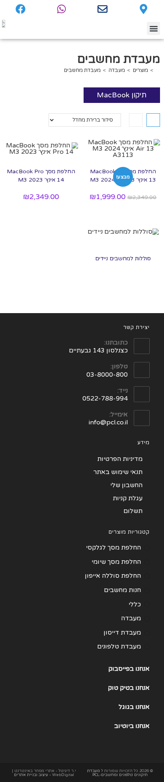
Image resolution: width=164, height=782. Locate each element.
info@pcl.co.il (108, 422)
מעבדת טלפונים (119, 646)
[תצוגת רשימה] (136, 120)
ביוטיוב (124, 726)
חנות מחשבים (122, 590)
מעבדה (131, 618)
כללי (135, 604)
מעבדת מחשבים (82, 70)
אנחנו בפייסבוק (129, 669)
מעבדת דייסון (122, 633)
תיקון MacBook (121, 95)
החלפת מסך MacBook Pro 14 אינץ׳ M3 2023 (41, 175)
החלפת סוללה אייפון (113, 576)
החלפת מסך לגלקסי (113, 548)
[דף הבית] (158, 70)
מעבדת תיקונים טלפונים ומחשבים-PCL (117, 772)
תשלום (133, 511)
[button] (153, 28)
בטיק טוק (121, 688)
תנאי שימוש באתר (118, 472)
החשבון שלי (126, 485)
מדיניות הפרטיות (120, 459)
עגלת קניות (128, 498)
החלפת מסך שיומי (116, 562)
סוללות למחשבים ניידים (123, 258)
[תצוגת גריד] (153, 120)
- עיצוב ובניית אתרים (32, 774)
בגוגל (126, 707)
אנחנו (142, 688)
